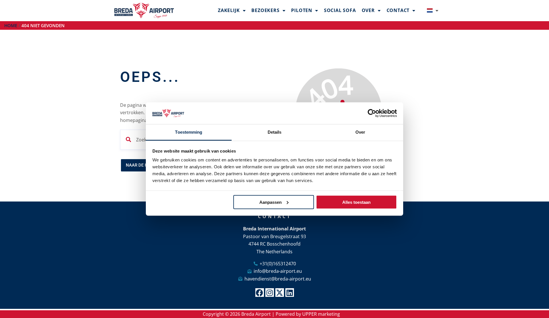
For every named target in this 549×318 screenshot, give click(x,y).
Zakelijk (229, 10)
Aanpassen (270, 202)
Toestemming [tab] (188, 132)
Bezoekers (265, 10)
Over (368, 10)
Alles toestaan (356, 202)
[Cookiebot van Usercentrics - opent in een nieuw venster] (372, 113)
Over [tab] (360, 132)
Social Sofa (340, 10)
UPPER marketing (321, 314)
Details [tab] (275, 132)
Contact (398, 10)
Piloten (301, 10)
